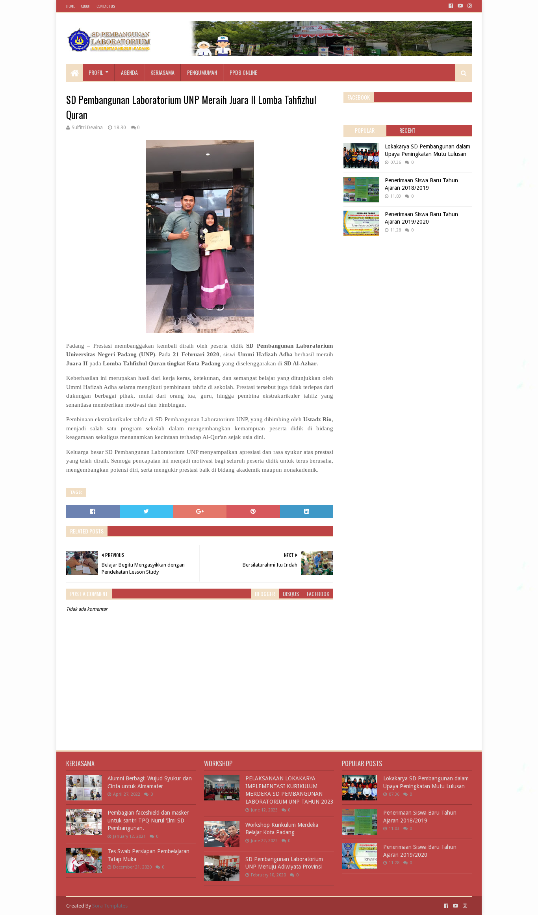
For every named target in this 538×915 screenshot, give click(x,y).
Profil (96, 72)
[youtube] (460, 6)
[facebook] (451, 6)
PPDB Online (243, 72)
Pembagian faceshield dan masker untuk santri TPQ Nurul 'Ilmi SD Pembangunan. (148, 820)
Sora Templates (110, 906)
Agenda (129, 72)
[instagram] (469, 6)
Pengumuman (202, 72)
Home (70, 6)
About (86, 6)
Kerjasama (162, 72)
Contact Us (105, 6)
